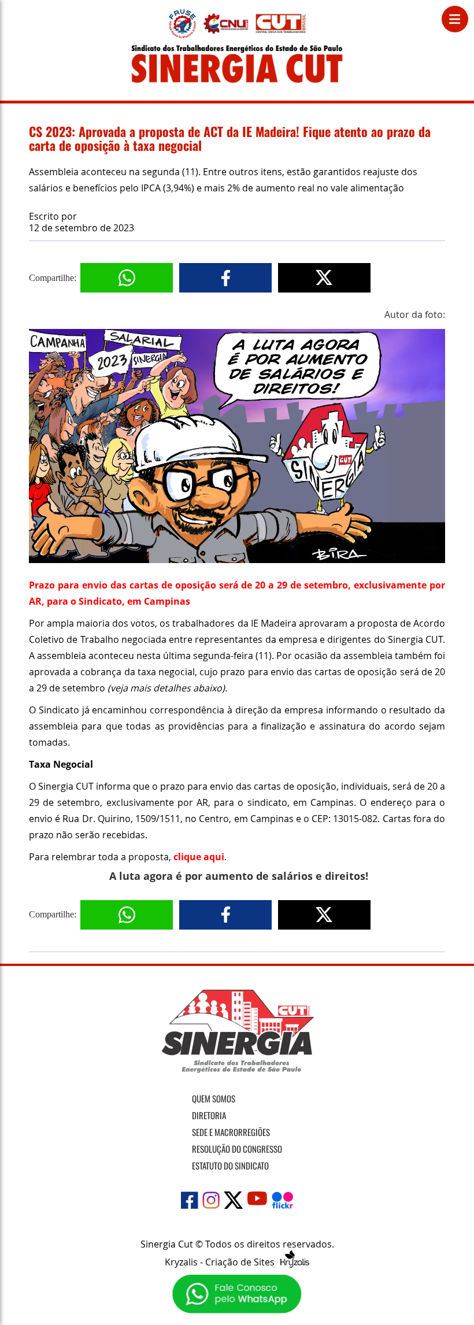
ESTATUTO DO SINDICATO (230, 1165)
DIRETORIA (209, 1115)
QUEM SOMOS (213, 1098)
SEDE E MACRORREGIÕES (231, 1132)
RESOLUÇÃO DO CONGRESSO (237, 1148)
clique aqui (198, 856)
